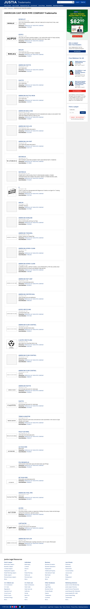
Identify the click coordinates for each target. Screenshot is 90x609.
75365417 (29, 438)
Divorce (26, 568)
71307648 (29, 27)
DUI (25, 570)
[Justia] (10, 2)
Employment (48, 568)
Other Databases (50, 583)
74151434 (29, 316)
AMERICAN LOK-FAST (25, 141)
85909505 (29, 516)
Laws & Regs (41, 5)
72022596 (29, 71)
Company (56, 607)
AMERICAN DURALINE (25, 218)
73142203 (29, 180)
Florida (26, 593)
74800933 (29, 377)
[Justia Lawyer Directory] (24, 607)
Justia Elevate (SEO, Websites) (72, 591)
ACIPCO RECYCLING (25, 309)
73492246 (29, 254)
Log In (77, 2)
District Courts (7, 595)
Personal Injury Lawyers (10, 577)
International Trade (50, 573)
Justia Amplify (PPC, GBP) (71, 593)
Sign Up (83, 2)
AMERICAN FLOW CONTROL (27, 325)
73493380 (29, 271)
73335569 (29, 224)
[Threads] (18, 607)
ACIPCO (21, 34)
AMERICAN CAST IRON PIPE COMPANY (34, 25)
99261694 (29, 545)
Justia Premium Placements (72, 589)
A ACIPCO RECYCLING (25, 340)
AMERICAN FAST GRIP (25, 279)
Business (47, 562)
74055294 (29, 300)
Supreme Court (8, 591)
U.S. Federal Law (9, 583)
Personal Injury (28, 577)
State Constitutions (29, 585)
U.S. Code (6, 587)
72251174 (29, 147)
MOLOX (21, 50)
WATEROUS (22, 157)
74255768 (29, 346)
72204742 (29, 102)
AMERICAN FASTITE (25, 65)
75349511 (29, 424)
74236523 (29, 331)
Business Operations (50, 566)
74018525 (29, 285)
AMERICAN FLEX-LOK (25, 126)
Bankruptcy (27, 564)
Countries (47, 597)
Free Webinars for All (76, 58)
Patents (47, 593)
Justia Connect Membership (72, 585)
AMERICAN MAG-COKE (26, 111)
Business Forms (49, 589)
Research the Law (24, 5)
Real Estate (47, 575)
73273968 (29, 209)
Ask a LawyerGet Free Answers (75, 44)
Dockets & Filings (8, 597)
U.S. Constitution (8, 585)
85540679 (29, 499)
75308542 (29, 392)
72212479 (29, 132)
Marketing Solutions (58, 5)
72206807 (29, 119)
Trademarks (10, 8)
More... (5, 579)
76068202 (29, 482)
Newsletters (49, 5)
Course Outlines (69, 570)
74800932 (29, 361)
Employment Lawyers (9, 570)
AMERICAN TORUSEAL (26, 233)
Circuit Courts (7, 593)
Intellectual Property (50, 570)
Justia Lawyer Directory (71, 587)
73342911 (29, 239)
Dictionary (67, 564)
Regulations (7, 589)
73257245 (29, 195)
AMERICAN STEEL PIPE (26, 493)
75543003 (29, 451)
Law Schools (34, 5)
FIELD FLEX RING (24, 432)
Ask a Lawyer (15, 5)
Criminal (27, 566)
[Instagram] (16, 607)
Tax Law (47, 577)
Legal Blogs (48, 587)
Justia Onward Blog (70, 595)
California (27, 591)
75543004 (29, 467)
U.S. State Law (29, 583)
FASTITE (21, 80)
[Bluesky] (20, 607)
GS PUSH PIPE (23, 447)
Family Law (27, 575)
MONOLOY (22, 19)
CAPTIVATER (22, 523)
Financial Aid (68, 568)
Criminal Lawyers (8, 568)
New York (27, 595)
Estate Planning (28, 573)
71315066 (29, 42)
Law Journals (68, 573)
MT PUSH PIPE (23, 477)
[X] (22, 607)
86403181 (29, 529)
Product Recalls (49, 591)
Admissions (68, 566)
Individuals (28, 562)
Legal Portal (50, 607)
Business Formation (50, 564)
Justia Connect (43, 607)
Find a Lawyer (7, 5)
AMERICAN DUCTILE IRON (27, 95)
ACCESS (21, 508)
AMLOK (21, 202)
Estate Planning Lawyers (10, 573)
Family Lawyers (8, 575)
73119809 (29, 163)
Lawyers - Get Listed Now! (77, 117)
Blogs (66, 575)
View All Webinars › (77, 91)
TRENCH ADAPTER (24, 416)
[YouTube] (12, 607)
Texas (26, 597)
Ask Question (77, 51)
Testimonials (68, 597)
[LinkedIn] (10, 607)
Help (60, 607)
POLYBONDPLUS (24, 462)
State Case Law (28, 589)
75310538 (29, 407)
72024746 (29, 86)
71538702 (29, 56)
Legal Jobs (47, 585)
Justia (5, 8)
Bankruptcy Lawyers (9, 564)
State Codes (27, 587)
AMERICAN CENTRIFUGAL (27, 294)
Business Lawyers (8, 566)
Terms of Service (66, 607)
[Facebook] (14, 607)
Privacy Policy (74, 607)
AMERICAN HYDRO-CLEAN (27, 248)
